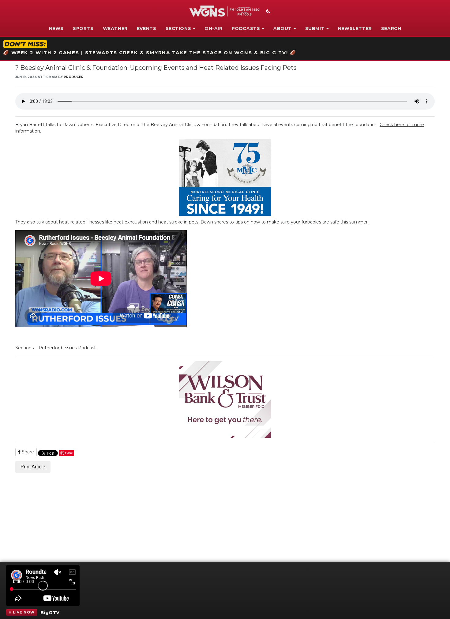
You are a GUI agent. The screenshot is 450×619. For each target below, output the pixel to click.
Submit (315, 28)
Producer (74, 77)
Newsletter (355, 28)
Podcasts (246, 28)
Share (27, 452)
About (282, 28)
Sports (83, 28)
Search (391, 28)
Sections (178, 28)
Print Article (33, 466)
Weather (115, 28)
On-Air (213, 28)
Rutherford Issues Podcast (67, 348)
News (56, 28)
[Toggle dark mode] (267, 12)
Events (146, 28)
